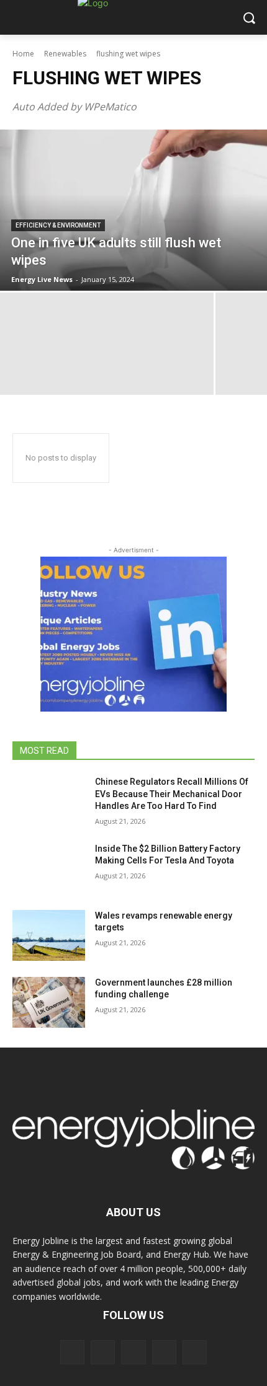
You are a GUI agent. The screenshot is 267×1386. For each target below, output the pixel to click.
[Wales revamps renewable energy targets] (48, 935)
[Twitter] (164, 1352)
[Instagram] (103, 1352)
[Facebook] (72, 1352)
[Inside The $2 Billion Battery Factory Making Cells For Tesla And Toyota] (48, 868)
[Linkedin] (133, 1352)
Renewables (65, 53)
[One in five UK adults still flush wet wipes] (133, 210)
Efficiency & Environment (58, 225)
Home (23, 53)
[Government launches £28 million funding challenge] (48, 1002)
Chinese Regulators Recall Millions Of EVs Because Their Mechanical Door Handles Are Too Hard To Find (171, 794)
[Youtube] (195, 1352)
